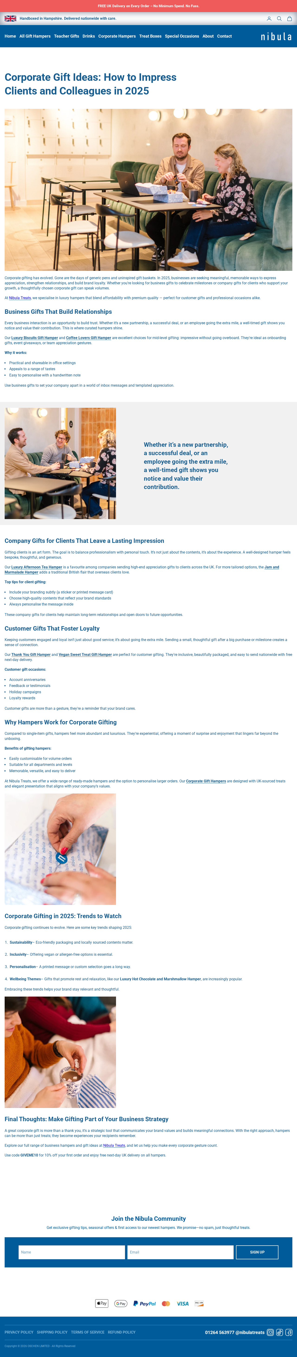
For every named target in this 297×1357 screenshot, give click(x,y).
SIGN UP (257, 1252)
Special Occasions (182, 36)
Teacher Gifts (66, 36)
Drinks (89, 36)
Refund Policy (122, 1332)
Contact (224, 36)
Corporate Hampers (117, 36)
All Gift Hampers (35, 36)
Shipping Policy (52, 1332)
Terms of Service (87, 1332)
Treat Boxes (150, 36)
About (208, 36)
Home (10, 36)
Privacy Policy (19, 1332)
